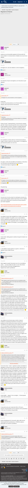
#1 (26, 52)
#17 (26, 393)
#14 (26, 275)
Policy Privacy (22, 466)
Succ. (14, 44)
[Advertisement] (14, 29)
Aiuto (2, 467)
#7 (26, 150)
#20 (26, 431)
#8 (26, 175)
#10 (26, 214)
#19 (26, 418)
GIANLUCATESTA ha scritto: (6, 278)
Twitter (24, 470)
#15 (26, 318)
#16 (26, 350)
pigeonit (3, 13)
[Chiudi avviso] (26, 5)
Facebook (24, 469)
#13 (26, 261)
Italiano (9, 464)
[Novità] (26, 1)
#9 (26, 195)
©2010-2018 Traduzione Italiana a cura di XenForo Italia (13, 473)
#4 (26, 93)
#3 (26, 78)
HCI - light (4, 464)
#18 (26, 404)
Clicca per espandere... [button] (14, 363)
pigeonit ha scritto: (5, 115)
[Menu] (1, 2)
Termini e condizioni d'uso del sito (12, 466)
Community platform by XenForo (11, 472)
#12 (26, 246)
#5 (26, 112)
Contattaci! (3, 466)
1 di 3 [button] (10, 44)
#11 (26, 234)
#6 (26, 137)
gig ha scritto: (4, 95)
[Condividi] (25, 52)
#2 (26, 65)
